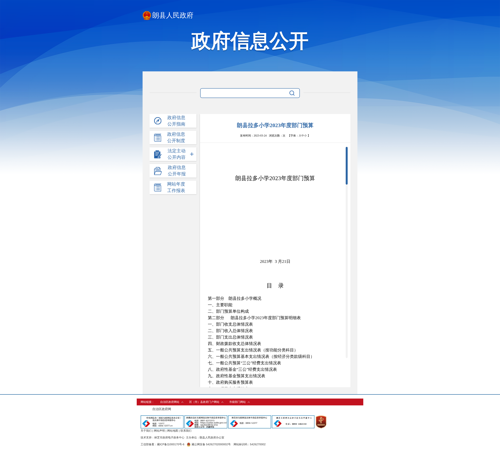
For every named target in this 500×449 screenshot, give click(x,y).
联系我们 (185, 430)
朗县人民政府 (172, 15)
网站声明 (159, 430)
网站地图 (172, 430)
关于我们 (146, 430)
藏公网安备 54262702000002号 (211, 444)
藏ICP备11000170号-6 (170, 444)
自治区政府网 (161, 409)
